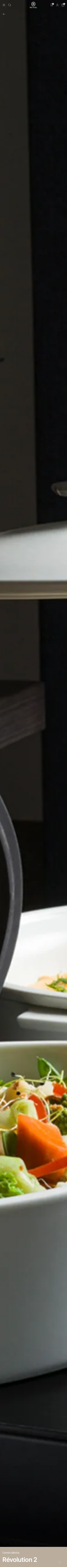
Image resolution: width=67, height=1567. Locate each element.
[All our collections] (4, 14)
